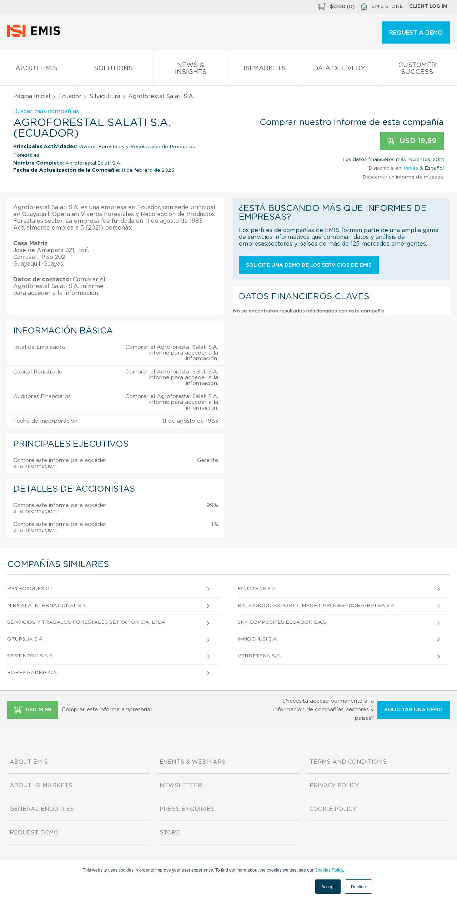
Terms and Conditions (348, 762)
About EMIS (36, 68)
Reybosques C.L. (31, 588)
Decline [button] (358, 886)
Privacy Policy (334, 785)
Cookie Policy (333, 809)
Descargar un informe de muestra (403, 177)
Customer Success (417, 68)
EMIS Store (387, 6)
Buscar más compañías (46, 111)
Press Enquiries (187, 809)
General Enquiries (42, 809)
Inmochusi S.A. (257, 639)
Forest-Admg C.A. (32, 672)
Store (170, 833)
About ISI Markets (41, 785)
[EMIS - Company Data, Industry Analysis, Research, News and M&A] (35, 36)
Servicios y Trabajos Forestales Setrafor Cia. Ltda (86, 622)
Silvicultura (104, 96)
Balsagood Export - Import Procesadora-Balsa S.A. (316, 605)
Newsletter (181, 785)
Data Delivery (339, 68)
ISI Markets (264, 68)
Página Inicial (31, 96)
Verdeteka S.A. (259, 655)
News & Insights (190, 68)
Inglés (411, 168)
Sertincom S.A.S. (30, 655)
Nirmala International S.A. (47, 605)
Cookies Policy (329, 870)
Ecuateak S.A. (257, 588)
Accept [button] (328, 886)
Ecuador (69, 96)
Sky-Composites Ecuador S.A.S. (282, 622)
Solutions (113, 68)
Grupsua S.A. (25, 639)
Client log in (428, 6)
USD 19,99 (417, 141)
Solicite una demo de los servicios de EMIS (309, 265)
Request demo (34, 833)
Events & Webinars (193, 762)
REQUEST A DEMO (416, 33)
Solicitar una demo (414, 709)
